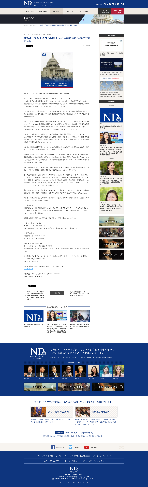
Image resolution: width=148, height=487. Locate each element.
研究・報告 (43, 11)
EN (101, 4)
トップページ (28, 269)
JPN (98, 4)
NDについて (30, 11)
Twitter (76, 447)
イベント (70, 11)
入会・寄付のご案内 (118, 11)
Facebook (60, 447)
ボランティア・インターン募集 (79, 433)
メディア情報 (83, 11)
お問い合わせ (97, 456)
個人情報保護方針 (85, 456)
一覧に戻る (56, 293)
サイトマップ (106, 456)
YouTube (93, 447)
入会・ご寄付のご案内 (51, 461)
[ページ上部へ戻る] (121, 446)
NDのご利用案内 (105, 11)
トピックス (57, 11)
